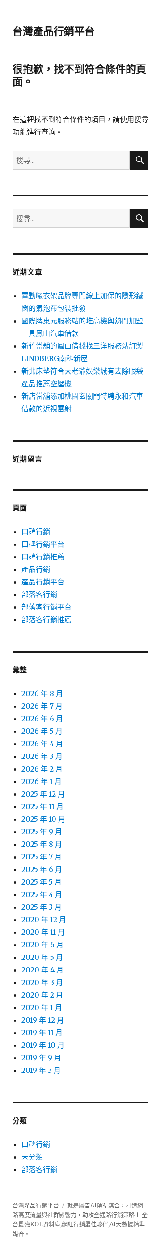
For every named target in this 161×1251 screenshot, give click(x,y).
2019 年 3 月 (41, 1070)
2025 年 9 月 (41, 831)
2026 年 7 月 (42, 706)
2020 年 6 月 (42, 944)
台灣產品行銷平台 (54, 31)
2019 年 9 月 (41, 1057)
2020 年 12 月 (43, 919)
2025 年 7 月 (41, 856)
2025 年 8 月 (41, 844)
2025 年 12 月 (43, 793)
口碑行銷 (35, 531)
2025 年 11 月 (42, 806)
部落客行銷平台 (46, 606)
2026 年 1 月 (41, 781)
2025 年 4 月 (41, 894)
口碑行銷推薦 (42, 556)
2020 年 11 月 (43, 932)
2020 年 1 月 (41, 1007)
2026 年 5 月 (42, 731)
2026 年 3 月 (42, 756)
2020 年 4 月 (42, 969)
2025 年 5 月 (41, 881)
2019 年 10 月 (42, 1045)
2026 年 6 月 (42, 718)
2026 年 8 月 (42, 693)
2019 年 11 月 (42, 1032)
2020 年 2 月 (42, 994)
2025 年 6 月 (41, 869)
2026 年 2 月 (42, 768)
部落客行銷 (39, 594)
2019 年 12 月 (42, 1020)
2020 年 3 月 (42, 982)
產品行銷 (35, 569)
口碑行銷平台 (42, 544)
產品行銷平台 (42, 581)
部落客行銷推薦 (46, 619)
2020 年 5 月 (42, 957)
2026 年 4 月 (42, 743)
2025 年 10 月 (43, 819)
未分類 (32, 1156)
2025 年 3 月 (41, 906)
